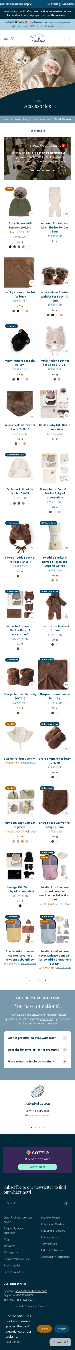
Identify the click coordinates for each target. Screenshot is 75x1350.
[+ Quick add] (32, 214)
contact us (46, 1019)
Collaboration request (16, 1259)
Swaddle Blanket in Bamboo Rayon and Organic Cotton (54, 561)
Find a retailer (12, 1265)
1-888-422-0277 (24, 1299)
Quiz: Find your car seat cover (18, 1220)
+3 (29, 503)
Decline (44, 1328)
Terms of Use (49, 1243)
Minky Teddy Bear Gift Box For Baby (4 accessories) (55, 493)
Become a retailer (14, 1272)
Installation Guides (52, 1224)
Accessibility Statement (55, 1256)
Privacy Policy (49, 1237)
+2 (29, 247)
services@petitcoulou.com (31, 1291)
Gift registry (11, 1252)
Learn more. (14, 1341)
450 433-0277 (24, 1295)
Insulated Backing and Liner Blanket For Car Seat (54, 227)
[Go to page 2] (45, 980)
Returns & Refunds (52, 1250)
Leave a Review (50, 1217)
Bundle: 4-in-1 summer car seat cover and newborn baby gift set (20, 955)
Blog (6, 1239)
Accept (62, 1328)
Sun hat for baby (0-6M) (20, 758)
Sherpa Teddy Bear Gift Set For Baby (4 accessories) (20, 630)
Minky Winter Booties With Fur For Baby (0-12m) (55, 296)
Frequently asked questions (14, 1230)
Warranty (9, 1246)
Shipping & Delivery (53, 1230)
